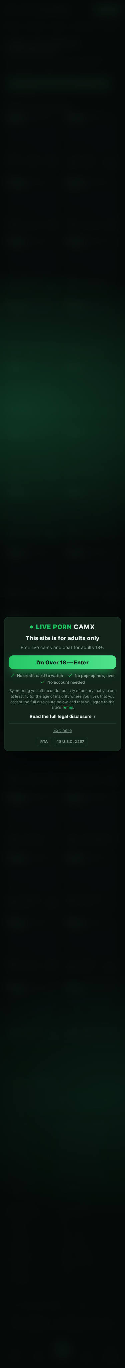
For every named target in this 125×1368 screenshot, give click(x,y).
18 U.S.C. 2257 (71, 741)
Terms (67, 707)
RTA (44, 741)
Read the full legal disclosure (61, 716)
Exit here (62, 730)
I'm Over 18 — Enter (62, 662)
